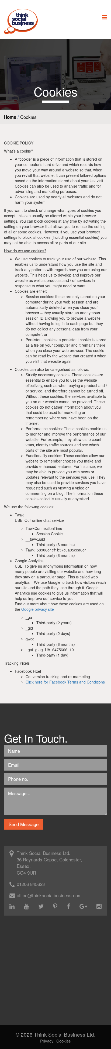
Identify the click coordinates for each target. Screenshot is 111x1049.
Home (10, 117)
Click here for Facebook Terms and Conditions (65, 682)
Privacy (47, 1041)
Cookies (63, 1041)
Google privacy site (37, 609)
